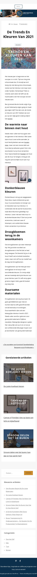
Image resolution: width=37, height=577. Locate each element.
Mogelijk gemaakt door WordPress (9, 573)
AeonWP (34, 573)
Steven (16, 24)
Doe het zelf (10, 539)
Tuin (7, 547)
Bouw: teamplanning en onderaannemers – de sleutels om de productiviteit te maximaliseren (19, 521)
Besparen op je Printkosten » (24, 347)
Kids (7, 543)
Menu (18, 6)
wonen (10, 119)
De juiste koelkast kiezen (14, 386)
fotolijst (23, 154)
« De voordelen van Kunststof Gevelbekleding (18, 345)
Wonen (18, 45)
